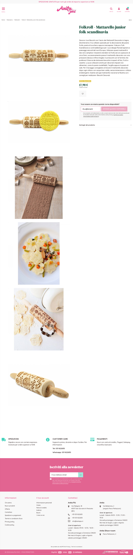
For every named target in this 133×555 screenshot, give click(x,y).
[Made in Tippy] (123, 551)
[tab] (105, 125)
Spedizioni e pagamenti (13, 515)
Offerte (7, 509)
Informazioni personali (44, 503)
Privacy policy (9, 522)
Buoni (38, 513)
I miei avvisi (40, 515)
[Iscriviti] (80, 474)
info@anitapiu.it (77, 521)
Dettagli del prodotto (87, 125)
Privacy (68, 546)
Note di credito (41, 508)
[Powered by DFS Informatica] (110, 552)
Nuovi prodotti (10, 506)
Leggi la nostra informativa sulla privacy (66, 482)
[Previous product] (130, 19)
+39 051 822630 (77, 514)
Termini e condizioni (76, 546)
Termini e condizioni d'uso (13, 518)
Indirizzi (38, 510)
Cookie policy (9, 525)
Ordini (38, 505)
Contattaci (8, 512)
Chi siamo (8, 503)
